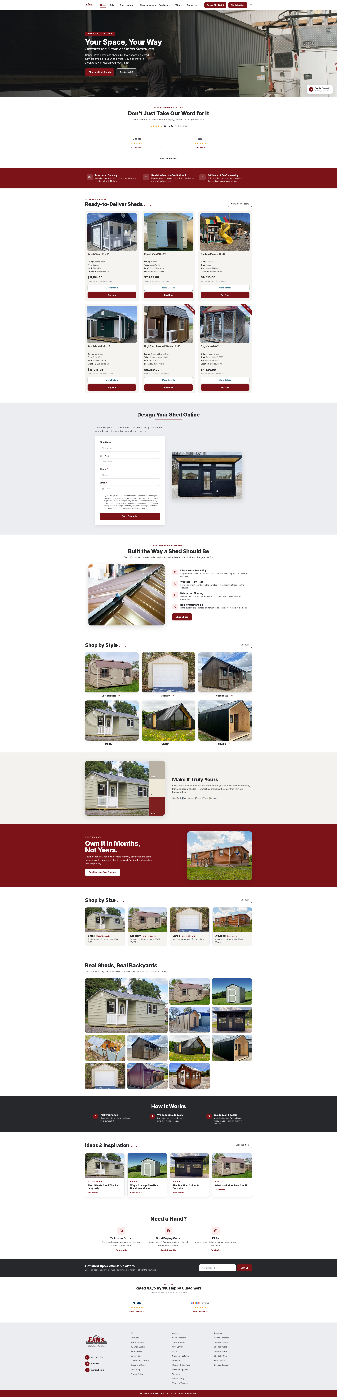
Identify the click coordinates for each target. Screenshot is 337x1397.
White (205, 798)
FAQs (177, 5)
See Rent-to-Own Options (102, 872)
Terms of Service (180, 1383)
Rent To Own (136, 1351)
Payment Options (180, 1369)
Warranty (176, 1374)
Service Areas (178, 1342)
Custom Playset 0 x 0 (213, 254)
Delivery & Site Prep (181, 1365)
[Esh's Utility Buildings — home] (89, 5)
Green (191, 798)
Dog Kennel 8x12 (210, 346)
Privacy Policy (137, 1374)
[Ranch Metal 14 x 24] (112, 324)
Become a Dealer (138, 1365)
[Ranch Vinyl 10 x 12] (112, 232)
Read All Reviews (168, 158)
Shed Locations (179, 1338)
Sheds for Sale (238, 5)
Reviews (218, 1333)
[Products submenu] (169, 5)
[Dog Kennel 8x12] (225, 324)
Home (103, 5)
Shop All (245, 645)
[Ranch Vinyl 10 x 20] (168, 232)
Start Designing (130, 516)
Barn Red (176, 798)
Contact (175, 1333)
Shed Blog (135, 1369)
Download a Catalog (140, 1360)
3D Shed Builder (138, 1347)
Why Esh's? (177, 1347)
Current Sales (137, 1356)
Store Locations (148, 5)
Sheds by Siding (221, 1347)
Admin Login (97, 1370)
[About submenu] (135, 5)
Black (198, 798)
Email (103, 483)
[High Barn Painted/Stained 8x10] (168, 324)
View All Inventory (240, 204)
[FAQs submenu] (181, 5)
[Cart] (250, 5)
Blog (122, 5)
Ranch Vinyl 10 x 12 (98, 254)
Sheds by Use (220, 1356)
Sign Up (245, 1267)
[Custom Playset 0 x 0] (225, 232)
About (130, 5)
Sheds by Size (220, 1351)
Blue (185, 798)
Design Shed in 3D (215, 5)
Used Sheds (219, 1360)
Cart (132, 1333)
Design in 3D (126, 72)
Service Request (221, 1365)
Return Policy (178, 1378)
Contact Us (192, 5)
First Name (105, 442)
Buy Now (112, 295)
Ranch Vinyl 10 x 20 (155, 254)
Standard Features (180, 1356)
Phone (104, 469)
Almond (213, 798)
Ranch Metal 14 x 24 (99, 346)
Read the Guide (168, 1250)
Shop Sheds (182, 617)
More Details (112, 288)
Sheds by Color (221, 1342)
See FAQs (215, 1250)
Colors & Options (221, 1338)
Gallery (113, 5)
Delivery (176, 1360)
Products (163, 5)
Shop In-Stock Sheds (100, 72)
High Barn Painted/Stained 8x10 (162, 346)
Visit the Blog (242, 1145)
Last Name (105, 456)
